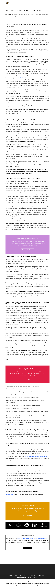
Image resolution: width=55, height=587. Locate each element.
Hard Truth (41, 14)
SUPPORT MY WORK (32, 577)
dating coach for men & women (25, 538)
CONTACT (16, 575)
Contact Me (27, 548)
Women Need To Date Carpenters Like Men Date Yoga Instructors (30, 78)
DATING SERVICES (40, 575)
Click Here (27, 379)
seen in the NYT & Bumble (41, 538)
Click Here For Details (27, 250)
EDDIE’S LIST (22, 575)
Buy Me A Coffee (27, 515)
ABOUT (11, 575)
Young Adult (16, 16)
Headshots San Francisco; (40, 583)
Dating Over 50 (34, 14)
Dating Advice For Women (18, 14)
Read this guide (9, 494)
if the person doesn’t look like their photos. (36, 456)
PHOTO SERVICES (31, 575)
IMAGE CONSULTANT (21, 577)
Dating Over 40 (27, 14)
